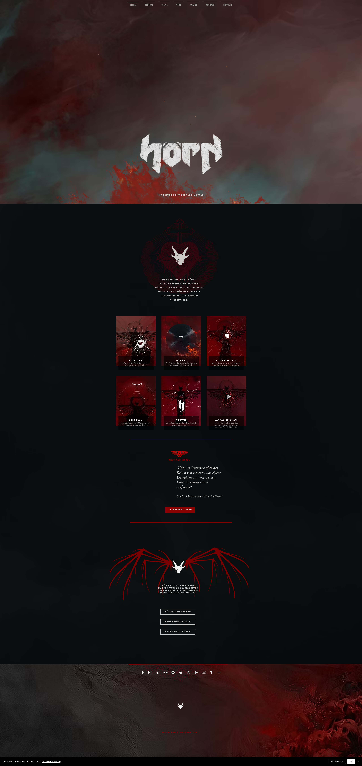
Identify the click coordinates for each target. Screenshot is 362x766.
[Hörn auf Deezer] (203, 672)
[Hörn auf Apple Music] (180, 672)
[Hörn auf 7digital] (211, 672)
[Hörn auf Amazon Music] (188, 672)
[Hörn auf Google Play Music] (196, 672)
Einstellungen (337, 761)
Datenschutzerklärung (52, 761)
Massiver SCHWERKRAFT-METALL (181, 195)
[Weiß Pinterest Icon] (157, 672)
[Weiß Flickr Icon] (165, 672)
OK (351, 761)
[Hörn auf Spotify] (173, 672)
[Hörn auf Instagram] (150, 672)
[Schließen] (358, 761)
